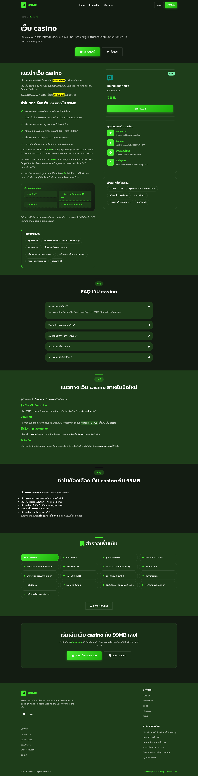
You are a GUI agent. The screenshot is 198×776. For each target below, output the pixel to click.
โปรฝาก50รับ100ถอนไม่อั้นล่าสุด (73, 196)
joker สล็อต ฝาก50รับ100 (154, 742)
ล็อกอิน (114, 51)
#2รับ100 (33, 204)
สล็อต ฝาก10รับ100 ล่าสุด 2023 (40, 254)
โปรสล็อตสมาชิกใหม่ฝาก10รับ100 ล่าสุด (160, 732)
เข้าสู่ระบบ (147, 710)
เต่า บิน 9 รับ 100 (116, 188)
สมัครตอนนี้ (89, 51)
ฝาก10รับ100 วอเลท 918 (153, 747)
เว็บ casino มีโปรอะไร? (59, 346)
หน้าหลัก (146, 695)
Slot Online (26, 744)
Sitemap (147, 771)
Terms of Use (171, 771)
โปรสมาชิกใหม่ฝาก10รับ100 (56, 247)
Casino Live (26, 739)
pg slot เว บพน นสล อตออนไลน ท (142, 188)
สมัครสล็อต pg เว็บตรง (119, 195)
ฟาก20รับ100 (139, 195)
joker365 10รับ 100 (151, 737)
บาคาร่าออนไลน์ (27, 749)
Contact (108, 5)
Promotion (94, 5)
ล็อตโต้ (24, 754)
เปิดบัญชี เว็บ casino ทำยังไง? (61, 325)
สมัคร (64, 173)
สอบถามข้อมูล (119, 655)
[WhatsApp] (31, 714)
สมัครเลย (171, 4)
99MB (29, 5)
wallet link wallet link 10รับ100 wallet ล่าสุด (62, 240)
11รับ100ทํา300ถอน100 (73, 204)
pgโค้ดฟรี (33, 194)
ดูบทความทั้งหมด (100, 605)
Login (159, 4)
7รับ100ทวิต (142, 202)
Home (82, 5)
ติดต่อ (145, 705)
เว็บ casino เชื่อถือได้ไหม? (60, 357)
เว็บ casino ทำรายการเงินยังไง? (62, 336)
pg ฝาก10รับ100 (150, 757)
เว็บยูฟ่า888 (57, 261)
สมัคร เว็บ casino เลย (86, 655)
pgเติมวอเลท (33, 240)
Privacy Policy (158, 771)
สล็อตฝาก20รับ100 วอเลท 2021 (72, 254)
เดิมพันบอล (26, 734)
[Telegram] (24, 714)
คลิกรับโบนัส (140, 108)
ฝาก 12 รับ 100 (33, 247)
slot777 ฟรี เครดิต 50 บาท (120, 202)
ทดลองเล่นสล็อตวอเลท (37, 261)
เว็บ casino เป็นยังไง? (58, 306)
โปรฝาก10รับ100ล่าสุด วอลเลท (156, 752)
